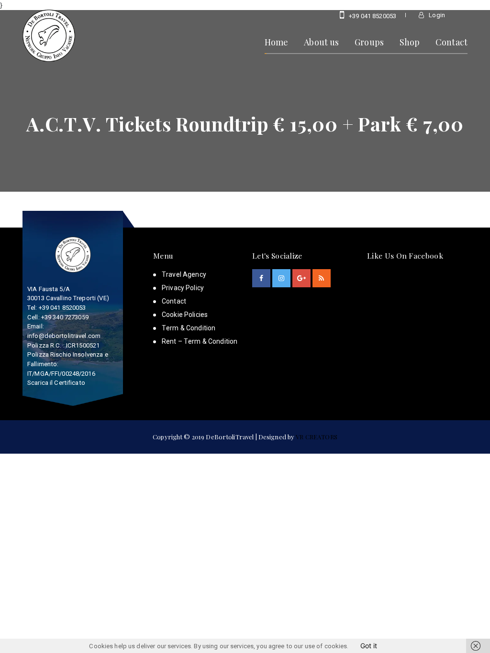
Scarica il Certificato (56, 382)
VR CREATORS (316, 437)
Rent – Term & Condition (199, 341)
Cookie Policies (185, 314)
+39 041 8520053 (371, 16)
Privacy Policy (183, 288)
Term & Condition (188, 328)
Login (436, 15)
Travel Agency (184, 274)
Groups (369, 42)
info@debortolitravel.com (63, 335)
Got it (368, 646)
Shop (410, 42)
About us (321, 42)
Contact (451, 42)
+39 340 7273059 (65, 317)
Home (277, 42)
